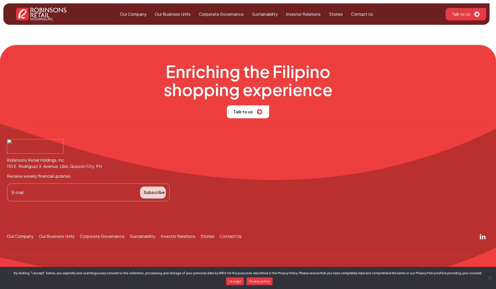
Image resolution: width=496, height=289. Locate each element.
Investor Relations (303, 14)
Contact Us (362, 14)
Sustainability (265, 14)
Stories (336, 14)
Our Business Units (173, 14)
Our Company (133, 14)
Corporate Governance (221, 14)
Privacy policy (259, 281)
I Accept (235, 281)
